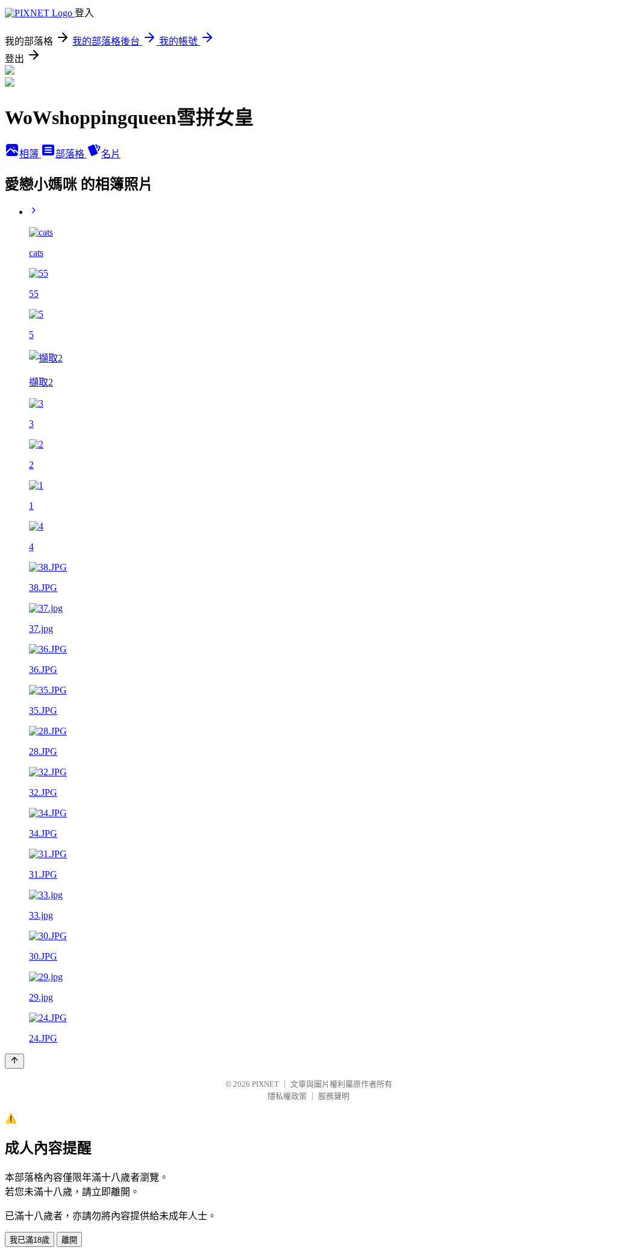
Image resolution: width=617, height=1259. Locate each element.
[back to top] (14, 1061)
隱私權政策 (287, 1096)
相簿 (30, 154)
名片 (111, 154)
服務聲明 (333, 1096)
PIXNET (265, 1084)
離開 (69, 1240)
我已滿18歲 (29, 1240)
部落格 (71, 154)
